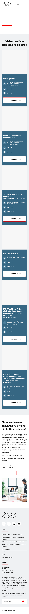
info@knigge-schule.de (7, 572)
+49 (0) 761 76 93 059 (7, 570)
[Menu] (18, 4)
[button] (23, 601)
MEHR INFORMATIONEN (15, 100)
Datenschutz (11, 610)
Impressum (4, 610)
